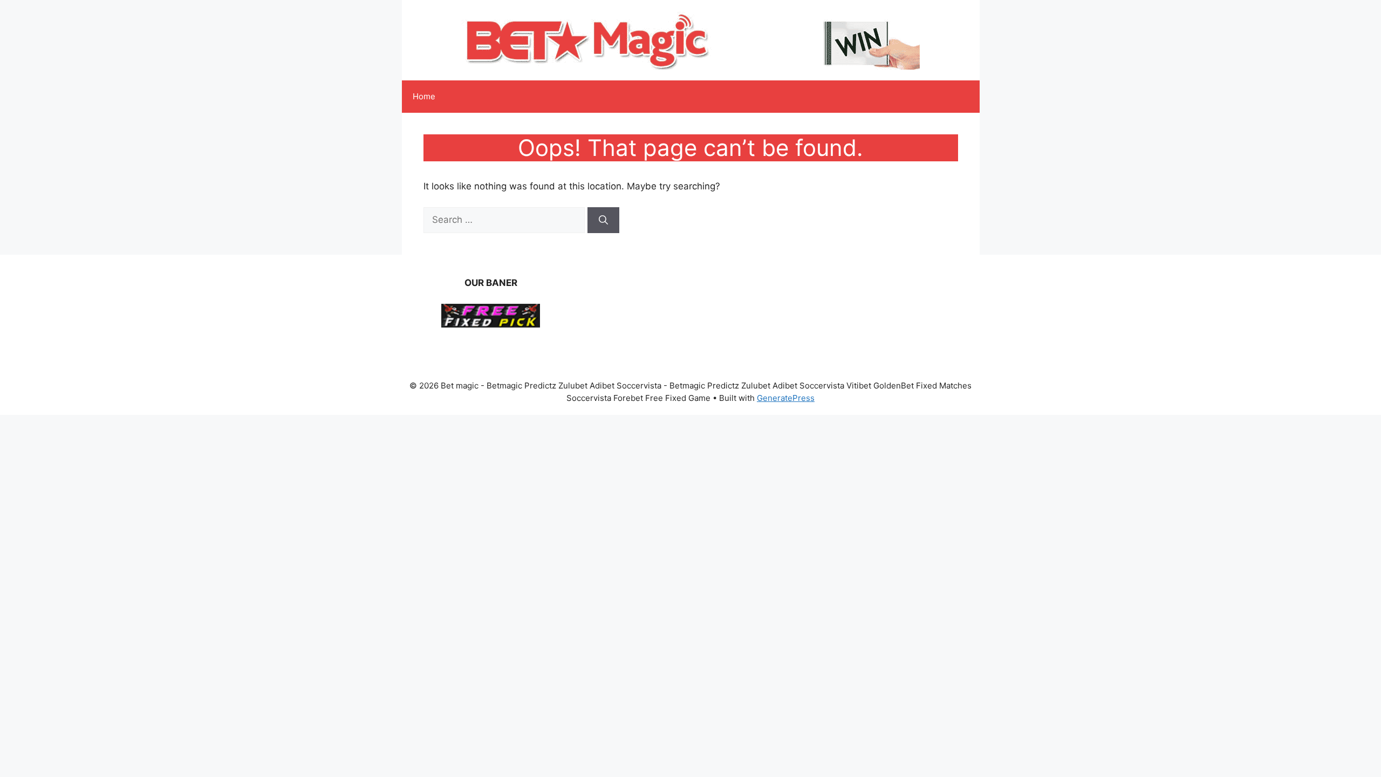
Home (424, 96)
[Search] (603, 220)
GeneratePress (786, 398)
